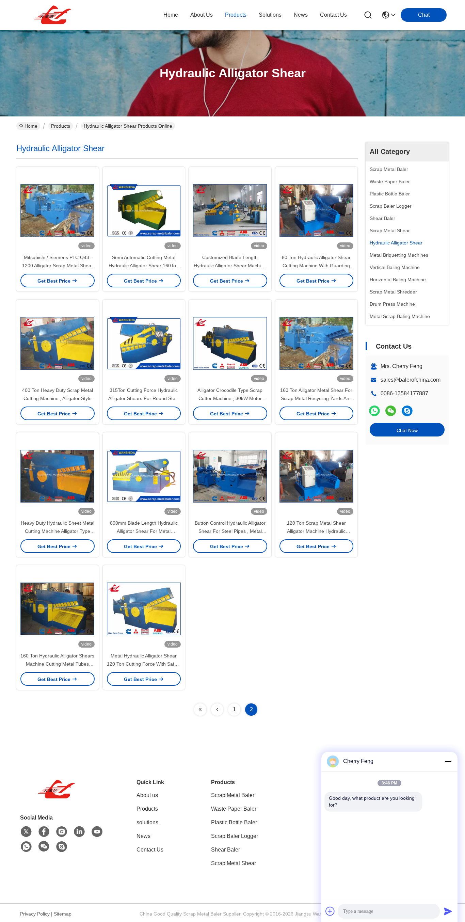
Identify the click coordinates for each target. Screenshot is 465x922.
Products (60, 126)
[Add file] (330, 911)
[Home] (57, 797)
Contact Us (150, 850)
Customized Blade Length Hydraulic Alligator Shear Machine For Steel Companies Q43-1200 (230, 265)
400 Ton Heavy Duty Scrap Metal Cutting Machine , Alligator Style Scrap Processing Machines (57, 398)
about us (201, 15)
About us (147, 795)
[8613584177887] (26, 847)
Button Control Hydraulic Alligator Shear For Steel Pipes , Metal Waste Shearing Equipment (230, 531)
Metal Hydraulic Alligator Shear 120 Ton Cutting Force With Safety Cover (144, 664)
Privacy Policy (35, 914)
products (235, 15)
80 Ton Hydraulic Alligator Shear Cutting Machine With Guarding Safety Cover (316, 265)
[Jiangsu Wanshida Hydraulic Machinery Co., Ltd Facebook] (44, 832)
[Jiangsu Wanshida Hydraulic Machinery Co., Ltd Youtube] (97, 832)
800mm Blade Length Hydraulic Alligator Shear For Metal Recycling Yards (144, 531)
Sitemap (62, 914)
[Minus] (448, 761)
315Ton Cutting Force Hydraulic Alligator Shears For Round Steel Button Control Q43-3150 (143, 398)
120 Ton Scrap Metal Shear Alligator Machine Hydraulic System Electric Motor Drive (316, 531)
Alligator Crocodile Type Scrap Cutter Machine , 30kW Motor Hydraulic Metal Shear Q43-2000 (230, 398)
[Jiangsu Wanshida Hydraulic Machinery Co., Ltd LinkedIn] (79, 832)
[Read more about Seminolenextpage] (200, 709)
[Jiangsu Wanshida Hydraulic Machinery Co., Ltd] (53, 15)
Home (170, 15)
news (301, 15)
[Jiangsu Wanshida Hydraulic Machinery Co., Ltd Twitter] (26, 832)
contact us (333, 15)
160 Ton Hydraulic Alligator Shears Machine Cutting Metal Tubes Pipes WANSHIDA (57, 664)
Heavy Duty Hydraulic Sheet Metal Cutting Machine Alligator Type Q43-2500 (57, 531)
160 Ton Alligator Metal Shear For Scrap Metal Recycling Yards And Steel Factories (316, 398)
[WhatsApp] (374, 410)
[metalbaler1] (407, 410)
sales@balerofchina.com (410, 380)
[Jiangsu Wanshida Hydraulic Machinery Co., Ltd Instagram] (61, 832)
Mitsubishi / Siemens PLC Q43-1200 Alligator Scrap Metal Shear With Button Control (57, 265)
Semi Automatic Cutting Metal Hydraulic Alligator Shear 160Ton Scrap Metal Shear (144, 265)
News (143, 836)
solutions (270, 15)
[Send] (448, 911)
